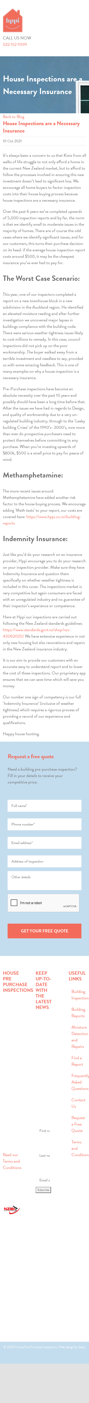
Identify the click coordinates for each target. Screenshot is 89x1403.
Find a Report (77, 1061)
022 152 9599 (15, 44)
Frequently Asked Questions (77, 1082)
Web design (66, 1347)
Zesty (82, 1347)
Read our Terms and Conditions (12, 1161)
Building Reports (77, 1012)
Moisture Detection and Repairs (77, 1037)
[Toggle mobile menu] (84, 11)
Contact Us (77, 1103)
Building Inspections (77, 994)
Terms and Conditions (77, 1148)
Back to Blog (13, 116)
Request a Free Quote (77, 1124)
